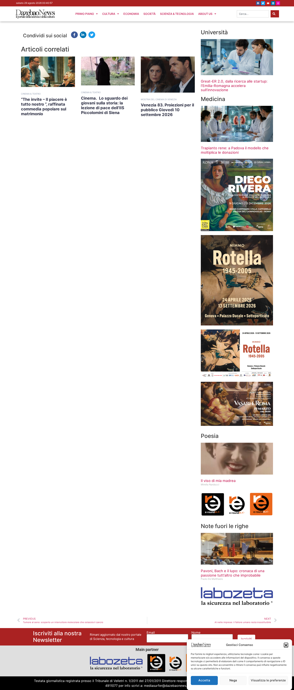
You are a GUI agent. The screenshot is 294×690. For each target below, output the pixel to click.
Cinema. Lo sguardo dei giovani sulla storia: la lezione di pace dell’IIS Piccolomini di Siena (104, 105)
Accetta (204, 680)
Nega (233, 680)
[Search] (275, 13)
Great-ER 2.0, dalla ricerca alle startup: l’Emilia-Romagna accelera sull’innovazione (234, 85)
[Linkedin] (273, 3)
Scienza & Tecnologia (177, 13)
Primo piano (84, 13)
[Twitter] (263, 3)
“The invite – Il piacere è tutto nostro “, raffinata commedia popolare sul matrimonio (44, 106)
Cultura (108, 13)
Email (151, 632)
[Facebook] (258, 3)
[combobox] (253, 13)
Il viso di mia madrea (218, 481)
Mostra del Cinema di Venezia (159, 99)
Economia (131, 13)
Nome (195, 632)
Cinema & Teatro (31, 93)
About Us (205, 13)
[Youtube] (268, 3)
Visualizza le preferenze (268, 680)
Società (149, 13)
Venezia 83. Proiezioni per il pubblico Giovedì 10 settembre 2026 (167, 110)
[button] (286, 645)
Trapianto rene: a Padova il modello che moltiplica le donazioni (235, 150)
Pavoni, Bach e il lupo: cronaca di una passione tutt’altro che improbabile (232, 573)
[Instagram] (278, 3)
